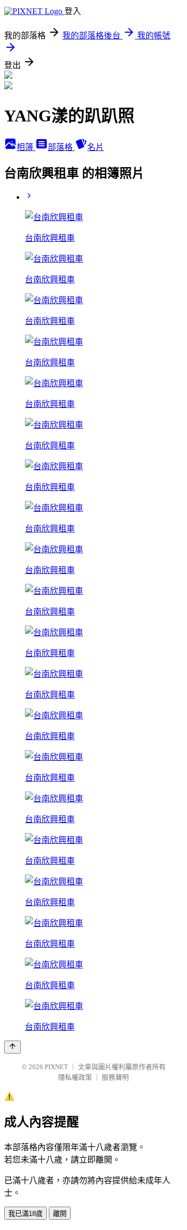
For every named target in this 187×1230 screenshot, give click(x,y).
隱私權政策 (75, 1077)
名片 (95, 147)
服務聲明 (115, 1077)
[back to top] (12, 1047)
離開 (59, 1214)
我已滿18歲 (25, 1214)
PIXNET (56, 1067)
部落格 (61, 147)
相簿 (26, 147)
